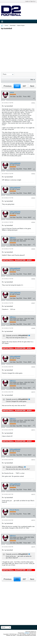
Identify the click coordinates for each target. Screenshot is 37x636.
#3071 (33, 430)
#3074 (33, 520)
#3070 (33, 392)
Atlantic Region (21, 25)
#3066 (33, 279)
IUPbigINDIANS (15, 163)
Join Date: (13, 96)
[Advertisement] (18, 49)
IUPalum (13, 238)
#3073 (33, 494)
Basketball (12, 25)
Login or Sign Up (30, 1)
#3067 (33, 303)
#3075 (33, 547)
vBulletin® (26, 633)
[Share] (34, 98)
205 (17, 86)
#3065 (33, 249)
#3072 (33, 460)
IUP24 (12, 92)
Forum (6, 25)
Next (32, 86)
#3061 (33, 103)
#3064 (33, 222)
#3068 (33, 328)
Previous (8, 86)
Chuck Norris (14, 510)
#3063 (33, 198)
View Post (29, 335)
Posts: (25, 96)
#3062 (33, 174)
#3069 (33, 367)
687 (24, 86)
